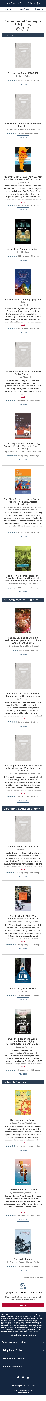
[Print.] (27, 29)
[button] (23, 1342)
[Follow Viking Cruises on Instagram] (23, 1377)
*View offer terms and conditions (23, 1335)
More (23, 202)
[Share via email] (22, 29)
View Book (23, 84)
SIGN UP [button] (23, 1305)
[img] (23, 80)
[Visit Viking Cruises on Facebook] (18, 1377)
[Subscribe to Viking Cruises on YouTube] (28, 1377)
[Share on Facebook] (18, 29)
